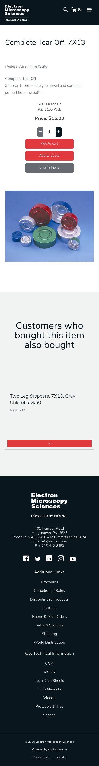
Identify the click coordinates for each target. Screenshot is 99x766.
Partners (49, 608)
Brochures (49, 582)
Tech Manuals (49, 689)
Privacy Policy (41, 757)
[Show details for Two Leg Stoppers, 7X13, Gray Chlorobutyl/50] (49, 376)
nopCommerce (57, 749)
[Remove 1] (40, 132)
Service (49, 715)
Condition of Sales (49, 591)
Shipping (49, 634)
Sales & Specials (49, 625)
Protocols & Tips (49, 707)
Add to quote (49, 156)
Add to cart (49, 144)
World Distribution (49, 643)
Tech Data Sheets (49, 681)
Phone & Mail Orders (49, 617)
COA (49, 664)
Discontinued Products (49, 599)
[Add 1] (59, 132)
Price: (41, 118)
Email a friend (49, 168)
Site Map (61, 757)
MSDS (49, 672)
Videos (49, 698)
